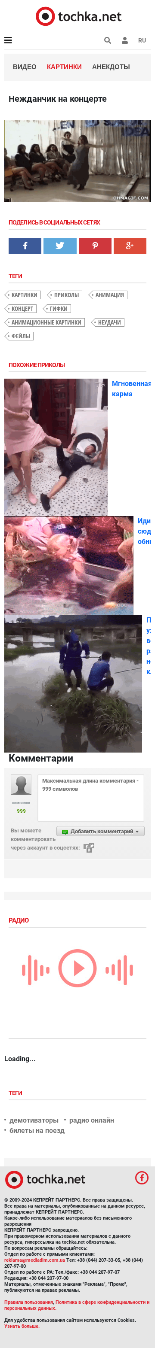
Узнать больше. (22, 1326)
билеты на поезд (37, 1130)
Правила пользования (28, 1302)
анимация (110, 295)
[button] (124, 40)
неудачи (109, 322)
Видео (25, 66)
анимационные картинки (46, 322)
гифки (59, 308)
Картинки (64, 66)
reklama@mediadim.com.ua (34, 1260)
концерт (22, 308)
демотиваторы (34, 1120)
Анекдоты (111, 66)
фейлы (21, 336)
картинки (24, 295)
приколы (66, 295)
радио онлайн (91, 1120)
